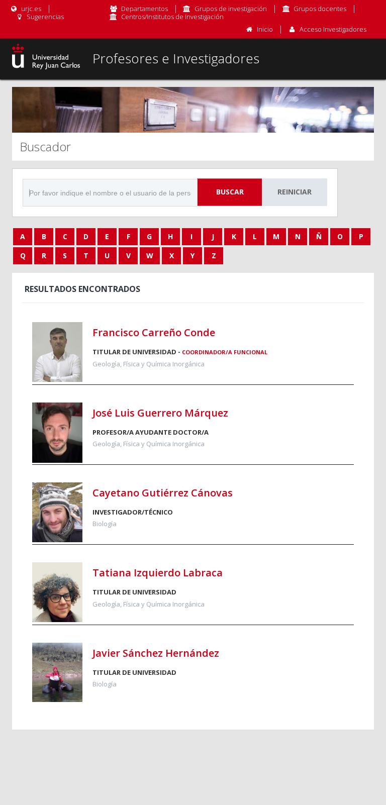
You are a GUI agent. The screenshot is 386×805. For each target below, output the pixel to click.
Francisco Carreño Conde (153, 332)
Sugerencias (44, 16)
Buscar (230, 191)
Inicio (265, 29)
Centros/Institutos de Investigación (172, 16)
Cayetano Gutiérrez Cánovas (162, 492)
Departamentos (144, 8)
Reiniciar (294, 191)
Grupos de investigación (231, 8)
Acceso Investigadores (333, 29)
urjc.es (30, 8)
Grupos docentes (320, 8)
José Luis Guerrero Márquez (160, 413)
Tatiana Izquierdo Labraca (157, 572)
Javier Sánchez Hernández (155, 653)
